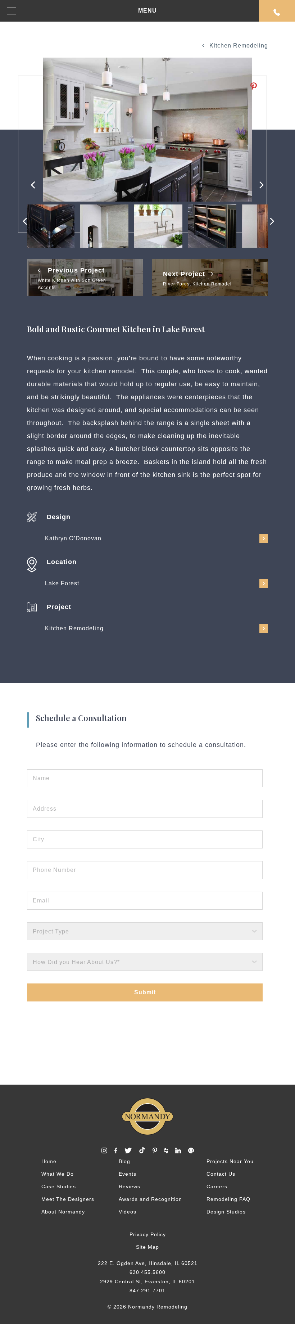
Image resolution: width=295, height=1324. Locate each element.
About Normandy (63, 1212)
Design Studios (226, 1212)
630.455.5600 (147, 1272)
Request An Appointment (277, 11)
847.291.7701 (147, 1290)
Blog (124, 1161)
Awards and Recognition (150, 1199)
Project (59, 607)
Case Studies (58, 1186)
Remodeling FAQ (228, 1199)
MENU (147, 11)
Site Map (147, 1247)
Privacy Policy (148, 1234)
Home (48, 1161)
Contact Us (220, 1174)
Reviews (129, 1186)
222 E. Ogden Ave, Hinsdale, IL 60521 (148, 1263)
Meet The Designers (67, 1199)
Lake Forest (62, 583)
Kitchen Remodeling (238, 45)
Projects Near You (230, 1161)
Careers (216, 1186)
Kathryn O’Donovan (73, 538)
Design (59, 517)
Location (62, 562)
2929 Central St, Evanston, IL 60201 (147, 1281)
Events (127, 1174)
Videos (127, 1212)
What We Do (57, 1174)
